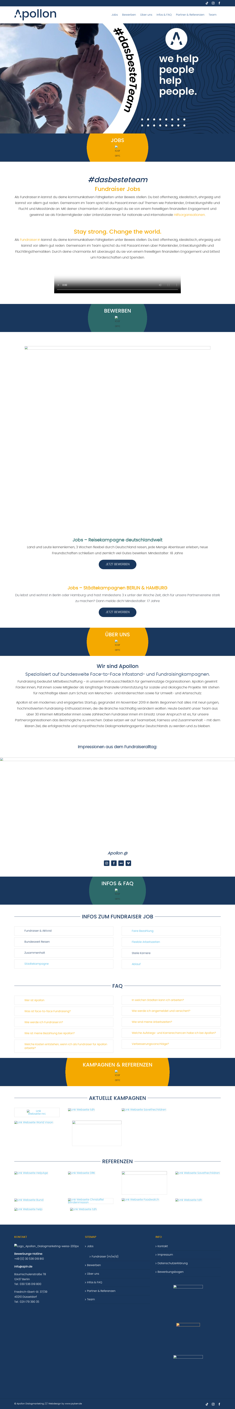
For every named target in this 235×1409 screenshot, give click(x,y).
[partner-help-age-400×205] (31, 1173)
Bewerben (94, 1265)
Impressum (165, 1254)
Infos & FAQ (94, 1282)
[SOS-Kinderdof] (96, 1122)
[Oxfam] (197, 1173)
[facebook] (114, 863)
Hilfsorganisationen (189, 215)
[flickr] (121, 863)
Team (91, 1299)
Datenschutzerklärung (173, 1263)
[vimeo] (128, 863)
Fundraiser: (29, 240)
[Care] (81, 1109)
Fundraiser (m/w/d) (105, 1256)
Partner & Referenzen (101, 1291)
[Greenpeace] (144, 1172)
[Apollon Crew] (117, 759)
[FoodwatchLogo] (140, 1199)
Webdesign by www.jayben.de (65, 1404)
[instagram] (106, 863)
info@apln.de (23, 1266)
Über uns (93, 1273)
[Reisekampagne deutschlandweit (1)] (117, 347)
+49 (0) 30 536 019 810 (29, 1258)
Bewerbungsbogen (171, 1272)
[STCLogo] (144, 1109)
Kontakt (163, 1246)
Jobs (90, 1246)
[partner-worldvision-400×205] (33, 1122)
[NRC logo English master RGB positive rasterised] (37, 1111)
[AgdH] (83, 1209)
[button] (63, 930)
